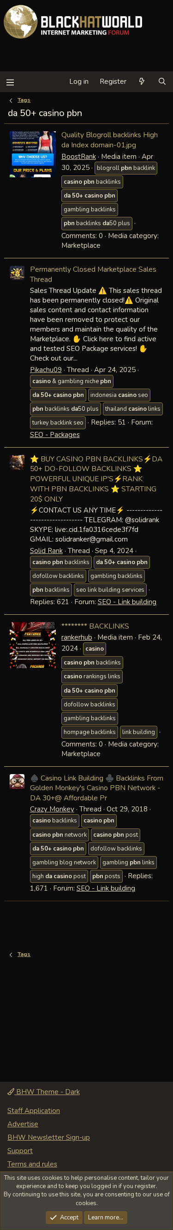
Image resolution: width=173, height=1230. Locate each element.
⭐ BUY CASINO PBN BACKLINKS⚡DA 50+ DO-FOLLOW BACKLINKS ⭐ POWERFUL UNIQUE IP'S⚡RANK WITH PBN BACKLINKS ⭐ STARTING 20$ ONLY (96, 479)
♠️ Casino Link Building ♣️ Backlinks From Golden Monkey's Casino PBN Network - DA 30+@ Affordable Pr (96, 788)
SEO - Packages (55, 434)
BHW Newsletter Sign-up (48, 1137)
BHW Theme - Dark (47, 1091)
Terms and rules (32, 1164)
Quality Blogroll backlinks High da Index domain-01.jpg (109, 140)
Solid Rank (46, 550)
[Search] (162, 81)
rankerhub (76, 637)
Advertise (22, 1124)
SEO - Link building (127, 601)
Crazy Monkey (52, 809)
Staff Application (33, 1110)
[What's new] (142, 81)
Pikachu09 (46, 369)
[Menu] (10, 81)
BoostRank (78, 156)
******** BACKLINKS (95, 626)
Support (20, 1150)
